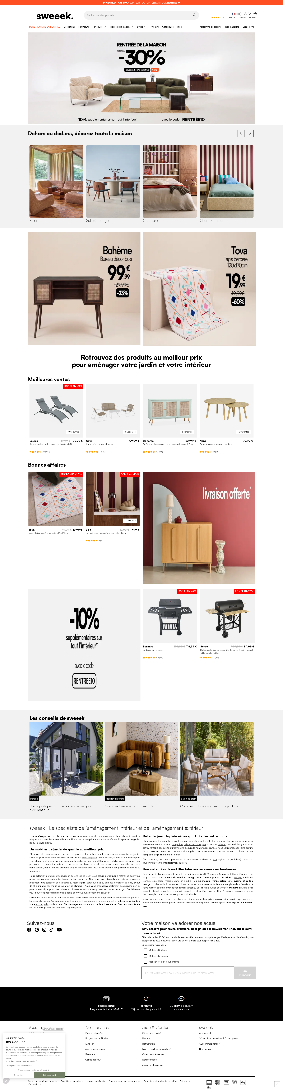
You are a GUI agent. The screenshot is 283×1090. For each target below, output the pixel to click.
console (165, 891)
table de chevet (151, 891)
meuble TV (189, 880)
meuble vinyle (172, 880)
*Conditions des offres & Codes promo (219, 1038)
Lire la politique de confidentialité (19, 1066)
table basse (157, 880)
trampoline (177, 844)
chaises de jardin (82, 875)
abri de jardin (42, 904)
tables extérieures (58, 875)
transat (72, 864)
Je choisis (18, 1075)
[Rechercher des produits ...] (194, 15)
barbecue (64, 882)
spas (215, 859)
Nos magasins (232, 26)
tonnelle (55, 867)
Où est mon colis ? (151, 1033)
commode (178, 891)
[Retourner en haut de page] (277, 1084)
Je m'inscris (245, 973)
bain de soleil (91, 864)
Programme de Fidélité (210, 26)
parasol (39, 867)
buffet (156, 884)
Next (250, 133)
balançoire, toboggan (195, 844)
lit (241, 887)
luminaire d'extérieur (39, 900)
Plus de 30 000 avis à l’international (243, 17)
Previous (241, 133)
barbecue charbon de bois (118, 882)
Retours (146, 1038)
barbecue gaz (94, 882)
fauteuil (146, 880)
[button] (6, 1080)
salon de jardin (89, 857)
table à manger (168, 884)
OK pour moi (49, 1075)
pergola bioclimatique (81, 867)
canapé (238, 877)
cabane (222, 844)
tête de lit (248, 887)
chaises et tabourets (190, 884)
